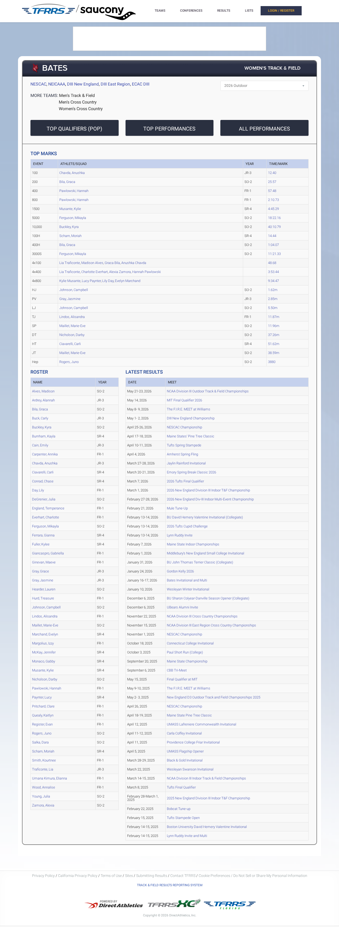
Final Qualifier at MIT (182, 679)
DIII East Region (115, 84)
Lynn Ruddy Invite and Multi (187, 836)
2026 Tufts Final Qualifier (185, 481)
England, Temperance (48, 508)
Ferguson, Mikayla (72, 218)
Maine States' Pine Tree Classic (190, 436)
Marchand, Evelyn (45, 634)
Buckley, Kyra (69, 227)
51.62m (273, 344)
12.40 (272, 173)
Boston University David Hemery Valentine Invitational (207, 827)
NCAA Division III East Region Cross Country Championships (211, 625)
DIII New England (83, 84)
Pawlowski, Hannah (73, 191)
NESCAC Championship (184, 427)
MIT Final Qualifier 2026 (184, 400)
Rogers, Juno (69, 362)
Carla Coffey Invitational (184, 733)
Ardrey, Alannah (43, 400)
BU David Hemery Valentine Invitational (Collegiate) (205, 517)
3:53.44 (273, 272)
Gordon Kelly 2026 (180, 571)
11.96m (273, 326)
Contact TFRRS (183, 875)
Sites (129, 875)
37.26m (273, 335)
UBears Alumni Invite (182, 607)
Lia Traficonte (69, 263)
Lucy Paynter (91, 281)
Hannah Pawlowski (146, 272)
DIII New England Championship (191, 418)
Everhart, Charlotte (45, 517)
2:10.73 (273, 200)
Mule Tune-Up (177, 508)
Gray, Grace (40, 571)
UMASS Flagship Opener (185, 751)
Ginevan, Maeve (44, 562)
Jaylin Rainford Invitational (186, 463)
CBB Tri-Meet (177, 670)
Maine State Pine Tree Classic (189, 715)
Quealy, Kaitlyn (42, 715)
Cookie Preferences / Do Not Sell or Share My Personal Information (253, 875)
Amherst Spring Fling (182, 454)
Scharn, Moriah (70, 236)
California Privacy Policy (77, 875)
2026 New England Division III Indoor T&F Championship (208, 490)
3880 (271, 362)
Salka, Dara (40, 742)
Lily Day (108, 281)
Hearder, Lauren (43, 589)
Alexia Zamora (120, 272)
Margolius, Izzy (43, 643)
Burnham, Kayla (43, 436)
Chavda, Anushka (72, 173)
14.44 (272, 236)
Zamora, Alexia (43, 805)
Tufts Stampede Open (183, 818)
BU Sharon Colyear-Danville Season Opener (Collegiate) (208, 598)
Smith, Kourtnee (44, 760)
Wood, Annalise (43, 787)
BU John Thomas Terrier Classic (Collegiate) (200, 562)
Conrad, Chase (42, 481)
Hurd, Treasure (43, 598)
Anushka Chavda (133, 263)
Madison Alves (92, 263)
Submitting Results (151, 875)
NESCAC (38, 84)
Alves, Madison (43, 391)
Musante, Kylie (70, 209)
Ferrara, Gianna (43, 535)
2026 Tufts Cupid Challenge (187, 526)
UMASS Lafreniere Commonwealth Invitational (201, 724)
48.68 (272, 263)
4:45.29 (273, 209)
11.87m (273, 317)
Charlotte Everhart (94, 272)
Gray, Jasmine (70, 299)
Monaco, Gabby (43, 661)
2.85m (273, 299)
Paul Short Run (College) (185, 652)
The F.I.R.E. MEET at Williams (188, 409)
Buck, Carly (40, 418)
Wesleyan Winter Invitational (188, 589)
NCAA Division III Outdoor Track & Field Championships (208, 391)
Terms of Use (111, 875)
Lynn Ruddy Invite (180, 535)
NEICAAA (56, 84)
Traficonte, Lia (42, 769)
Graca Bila (112, 263)
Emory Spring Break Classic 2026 (191, 472)
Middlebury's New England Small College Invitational (205, 553)
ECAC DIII (140, 84)
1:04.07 (273, 245)
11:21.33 (274, 254)
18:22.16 (274, 218)
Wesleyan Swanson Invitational (190, 769)
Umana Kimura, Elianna (49, 778)
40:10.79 (274, 227)
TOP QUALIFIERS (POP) (74, 129)
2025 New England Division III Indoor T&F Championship (208, 798)
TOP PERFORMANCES (169, 129)
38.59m (273, 353)
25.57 (272, 182)
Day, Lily (38, 490)
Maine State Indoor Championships (193, 544)
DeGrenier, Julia (43, 499)
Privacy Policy (43, 875)
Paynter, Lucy (42, 697)
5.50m (273, 308)
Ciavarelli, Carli (70, 344)
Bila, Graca (67, 182)
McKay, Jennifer (44, 652)
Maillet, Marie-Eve (72, 326)
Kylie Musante (70, 281)
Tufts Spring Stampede (184, 445)
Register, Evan (42, 724)
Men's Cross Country (78, 102)
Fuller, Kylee (41, 544)
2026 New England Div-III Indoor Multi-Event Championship (210, 499)
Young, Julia (41, 796)
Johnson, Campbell (73, 290)
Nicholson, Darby (71, 335)
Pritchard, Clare (43, 706)
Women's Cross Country (81, 108)
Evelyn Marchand (127, 281)
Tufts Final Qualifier (181, 787)
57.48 (272, 191)
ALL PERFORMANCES (264, 129)
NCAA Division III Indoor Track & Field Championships (206, 778)
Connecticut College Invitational (190, 643)
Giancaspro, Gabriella (48, 553)
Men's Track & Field (77, 95)
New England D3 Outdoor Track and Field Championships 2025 (213, 697)
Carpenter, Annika (45, 454)
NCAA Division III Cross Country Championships (202, 616)
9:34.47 (273, 281)
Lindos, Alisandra (72, 317)
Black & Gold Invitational (185, 760)
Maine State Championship (187, 661)
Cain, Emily (40, 445)
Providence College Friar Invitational (193, 742)
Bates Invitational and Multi (187, 580)
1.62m (273, 290)
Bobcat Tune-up (178, 809)
